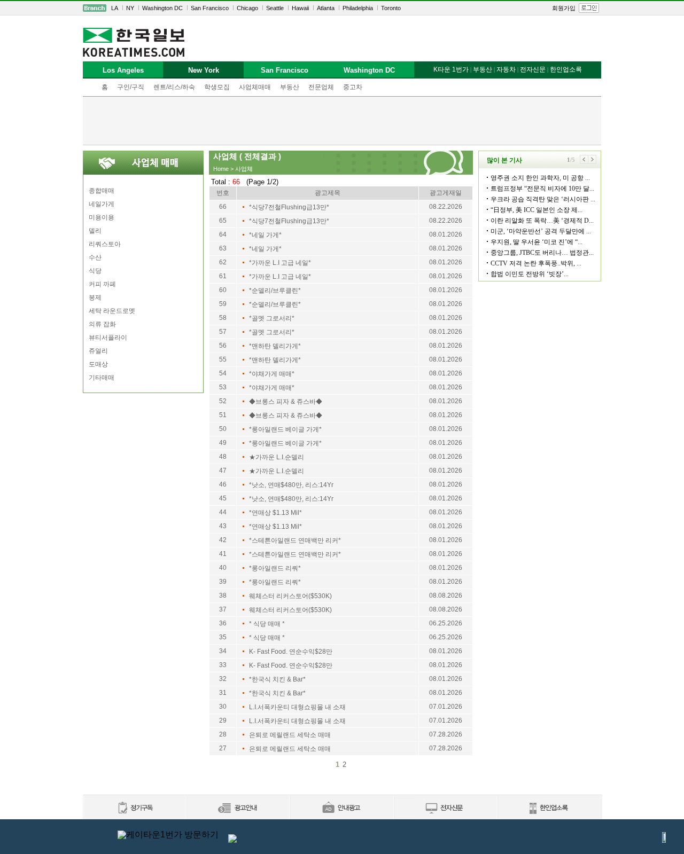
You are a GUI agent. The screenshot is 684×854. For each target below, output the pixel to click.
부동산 (289, 87)
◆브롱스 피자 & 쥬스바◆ (285, 401)
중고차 (352, 87)
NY (130, 8)
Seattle (275, 8)
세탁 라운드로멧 (112, 311)
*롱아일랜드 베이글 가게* (285, 429)
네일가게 (101, 204)
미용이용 (101, 217)
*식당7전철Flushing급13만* (289, 207)
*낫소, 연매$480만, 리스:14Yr (291, 485)
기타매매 (101, 377)
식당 (95, 271)
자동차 (506, 69)
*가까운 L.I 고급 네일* (280, 263)
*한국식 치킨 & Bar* (277, 679)
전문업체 (321, 87)
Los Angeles (123, 70)
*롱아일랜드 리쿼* (275, 568)
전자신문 (533, 69)
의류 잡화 (102, 324)
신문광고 (238, 808)
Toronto (391, 8)
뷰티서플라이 (108, 337)
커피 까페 (102, 284)
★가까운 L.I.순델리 (276, 457)
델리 (95, 230)
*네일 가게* (265, 235)
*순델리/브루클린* (275, 290)
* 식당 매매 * (267, 624)
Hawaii (300, 8)
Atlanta (326, 8)
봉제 (95, 297)
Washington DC (162, 8)
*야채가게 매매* (271, 374)
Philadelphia (358, 8)
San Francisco (210, 8)
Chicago (247, 8)
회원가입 (564, 8)
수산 (95, 257)
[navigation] (342, 8)
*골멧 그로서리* (271, 318)
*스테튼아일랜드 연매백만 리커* (295, 540)
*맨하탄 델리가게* (275, 346)
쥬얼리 (98, 351)
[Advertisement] (342, 121)
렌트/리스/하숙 (174, 87)
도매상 (98, 364)
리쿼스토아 (105, 244)
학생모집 (217, 87)
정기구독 (134, 808)
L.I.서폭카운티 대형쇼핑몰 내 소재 (297, 707)
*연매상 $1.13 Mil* (275, 512)
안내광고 (341, 808)
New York (203, 70)
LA (114, 8)
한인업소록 (566, 69)
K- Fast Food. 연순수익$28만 (290, 651)
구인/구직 (130, 87)
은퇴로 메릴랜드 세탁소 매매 (290, 735)
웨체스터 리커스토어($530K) (290, 596)
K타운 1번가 (451, 69)
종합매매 (101, 190)
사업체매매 (255, 87)
